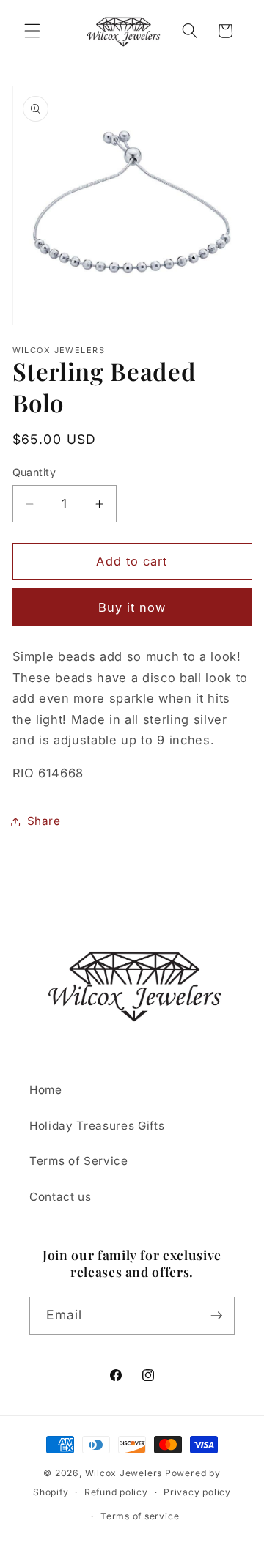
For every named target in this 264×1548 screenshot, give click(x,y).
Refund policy (116, 1491)
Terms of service (139, 1516)
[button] (32, 30)
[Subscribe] (216, 1316)
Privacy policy (197, 1491)
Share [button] (44, 821)
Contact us (60, 1197)
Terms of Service (78, 1161)
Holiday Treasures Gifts (96, 1126)
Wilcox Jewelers (124, 1472)
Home (45, 1090)
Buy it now (132, 607)
